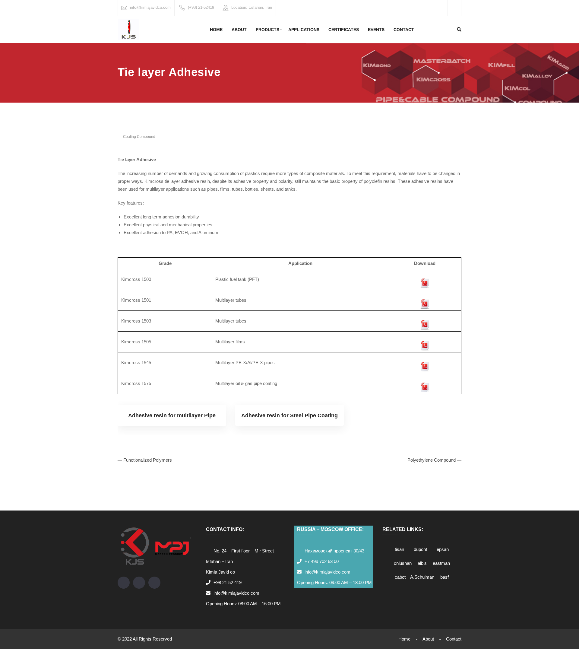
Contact (404, 29)
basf (444, 577)
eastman (441, 563)
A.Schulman (422, 577)
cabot (400, 577)
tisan (399, 549)
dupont (420, 549)
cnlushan (403, 563)
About (239, 29)
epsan (443, 549)
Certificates (343, 29)
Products (267, 29)
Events (376, 29)
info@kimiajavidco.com (150, 7)
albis (422, 563)
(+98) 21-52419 (201, 7)
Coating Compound (139, 137)
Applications (303, 29)
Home (216, 29)
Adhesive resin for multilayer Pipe (172, 415)
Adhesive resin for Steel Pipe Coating (289, 415)
